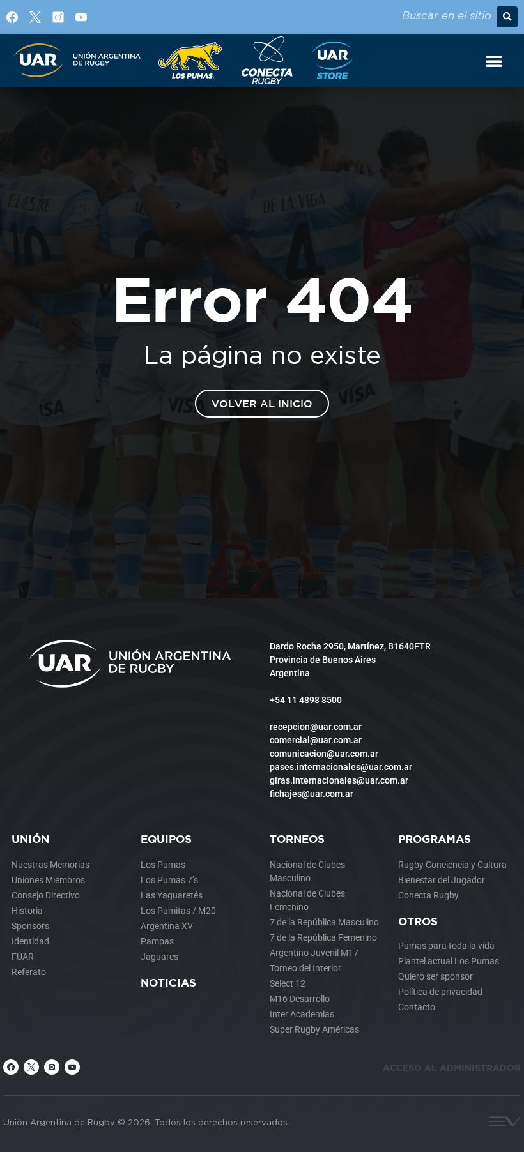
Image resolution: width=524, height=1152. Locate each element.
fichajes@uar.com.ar (311, 794)
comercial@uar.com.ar (316, 740)
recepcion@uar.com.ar (316, 727)
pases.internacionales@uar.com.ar (341, 767)
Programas (434, 839)
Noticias (168, 982)
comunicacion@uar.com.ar (324, 753)
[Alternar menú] (494, 61)
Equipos (166, 839)
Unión (30, 839)
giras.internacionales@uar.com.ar (339, 780)
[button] (507, 16)
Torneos (297, 839)
